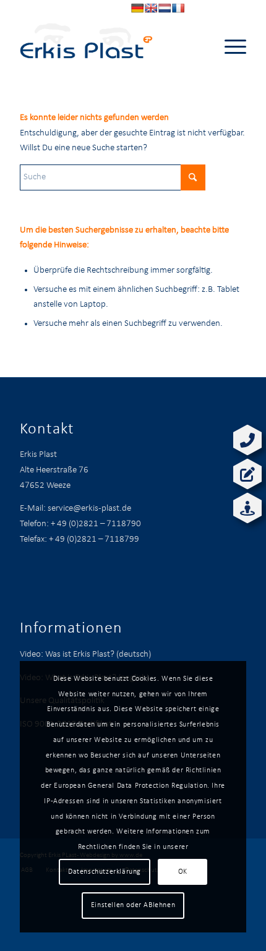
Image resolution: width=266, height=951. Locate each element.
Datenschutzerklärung (104, 872)
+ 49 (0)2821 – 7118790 (96, 524)
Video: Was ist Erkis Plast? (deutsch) (85, 654)
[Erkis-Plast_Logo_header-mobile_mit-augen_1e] (110, 47)
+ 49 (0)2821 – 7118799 (94, 539)
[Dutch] (164, 8)
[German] (137, 8)
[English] (151, 8)
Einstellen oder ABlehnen (133, 905)
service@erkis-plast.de (89, 508)
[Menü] (229, 47)
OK (182, 872)
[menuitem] (229, 47)
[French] (178, 8)
